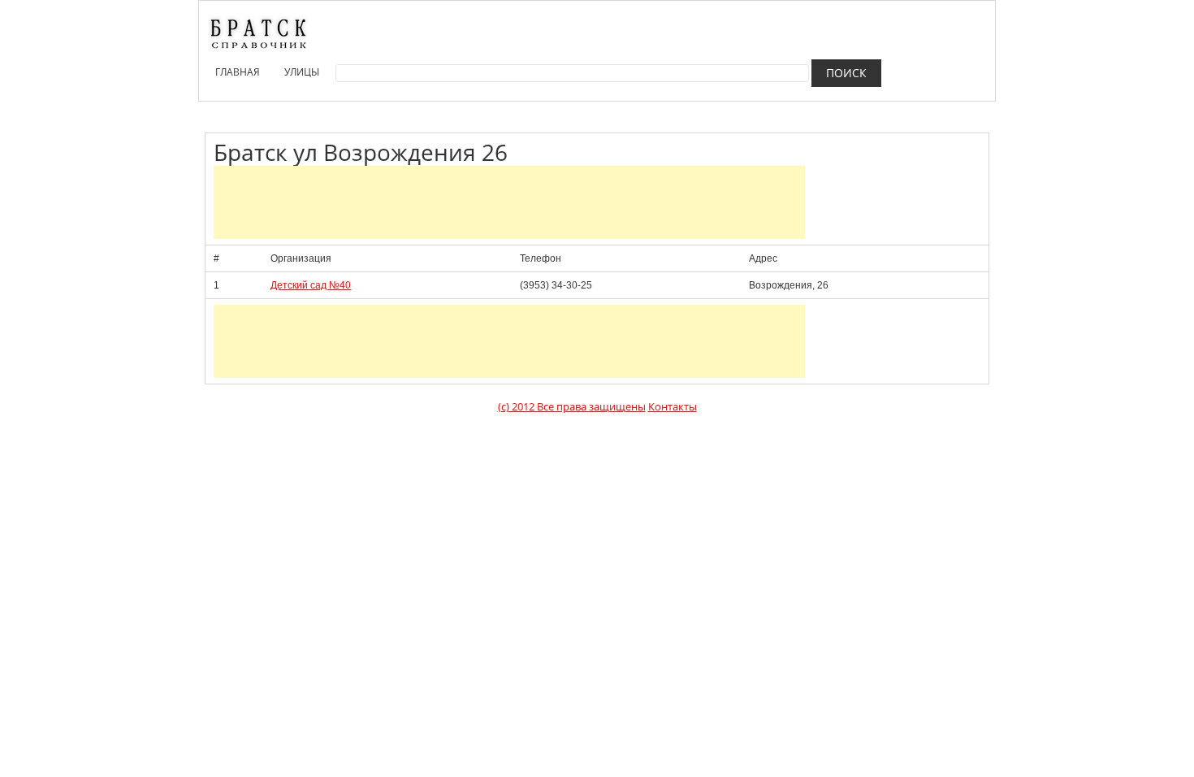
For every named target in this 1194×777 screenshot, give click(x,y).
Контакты (672, 406)
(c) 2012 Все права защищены (572, 406)
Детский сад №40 (310, 285)
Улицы (301, 72)
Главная (237, 72)
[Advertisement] (509, 202)
